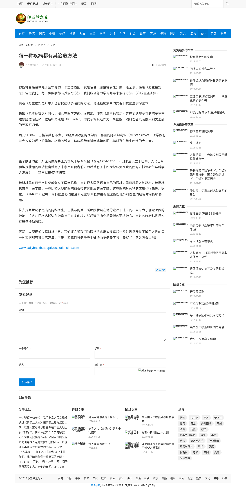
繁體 (84, 3)
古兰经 (194, 417)
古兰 (92, 33)
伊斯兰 (218, 417)
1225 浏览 (161, 65)
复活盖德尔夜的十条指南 (206, 213)
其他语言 (48, 3)
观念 (183, 33)
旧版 (94, 3)
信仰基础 (214, 440)
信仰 (62, 33)
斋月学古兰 (197, 440)
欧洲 (182, 429)
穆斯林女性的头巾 (201, 57)
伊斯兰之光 (34, 478)
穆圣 (102, 33)
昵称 (98, 348)
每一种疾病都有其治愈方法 (207, 315)
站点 (21, 364)
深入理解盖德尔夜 (201, 241)
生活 (123, 33)
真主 (193, 423)
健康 (211, 446)
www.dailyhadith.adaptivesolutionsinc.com (49, 248)
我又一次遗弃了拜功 (203, 339)
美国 (206, 452)
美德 (213, 435)
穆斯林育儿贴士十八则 (155, 432)
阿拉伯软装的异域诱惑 (204, 303)
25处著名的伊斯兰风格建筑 (207, 112)
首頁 (40, 44)
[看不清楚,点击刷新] (151, 371)
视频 (163, 33)
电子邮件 (24, 348)
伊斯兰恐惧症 (187, 435)
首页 (20, 3)
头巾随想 (195, 143)
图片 (173, 33)
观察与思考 (186, 446)
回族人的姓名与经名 (203, 68)
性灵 (182, 423)
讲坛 (112, 33)
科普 (223, 33)
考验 (195, 452)
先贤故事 (185, 458)
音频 (153, 33)
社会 (133, 33)
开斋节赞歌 (197, 291)
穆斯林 (183, 452)
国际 (42, 33)
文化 (203, 33)
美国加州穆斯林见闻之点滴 (207, 327)
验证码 (99, 364)
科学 (200, 446)
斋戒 (219, 423)
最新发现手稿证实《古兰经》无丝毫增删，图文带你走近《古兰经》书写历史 (208, 174)
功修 (182, 440)
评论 (21, 309)
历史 (193, 429)
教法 (82, 33)
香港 (32, 33)
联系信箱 (95, 485)
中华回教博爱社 (67, 3)
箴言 (193, 33)
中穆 (52, 33)
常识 (72, 33)
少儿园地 (206, 423)
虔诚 (216, 452)
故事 (143, 33)
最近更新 (32, 3)
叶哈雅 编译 (32, 65)
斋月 (206, 417)
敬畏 (203, 435)
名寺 (213, 33)
